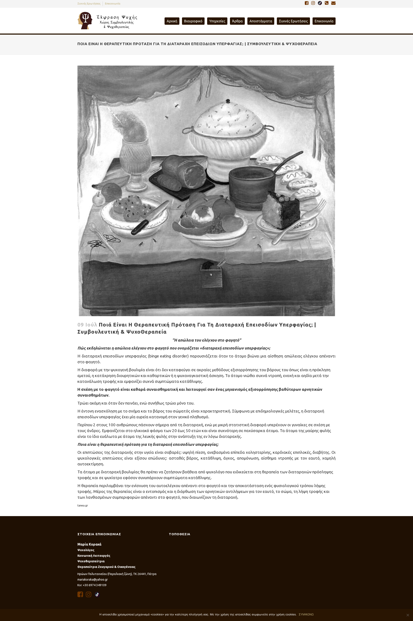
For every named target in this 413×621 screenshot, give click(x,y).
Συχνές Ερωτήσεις (88, 3)
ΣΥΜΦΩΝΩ (306, 614)
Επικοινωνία (112, 3)
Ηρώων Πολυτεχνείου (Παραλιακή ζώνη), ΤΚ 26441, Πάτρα (117, 574)
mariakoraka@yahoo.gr (92, 579)
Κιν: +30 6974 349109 (91, 585)
